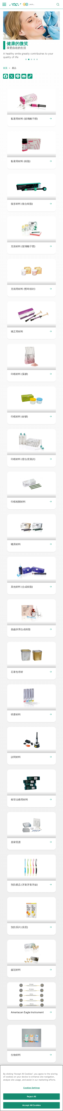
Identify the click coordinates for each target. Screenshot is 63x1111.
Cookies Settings (31, 1088)
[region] (31, 1088)
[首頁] (22, 4)
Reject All (31, 1096)
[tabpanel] (31, 35)
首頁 (5, 68)
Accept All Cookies (31, 1105)
